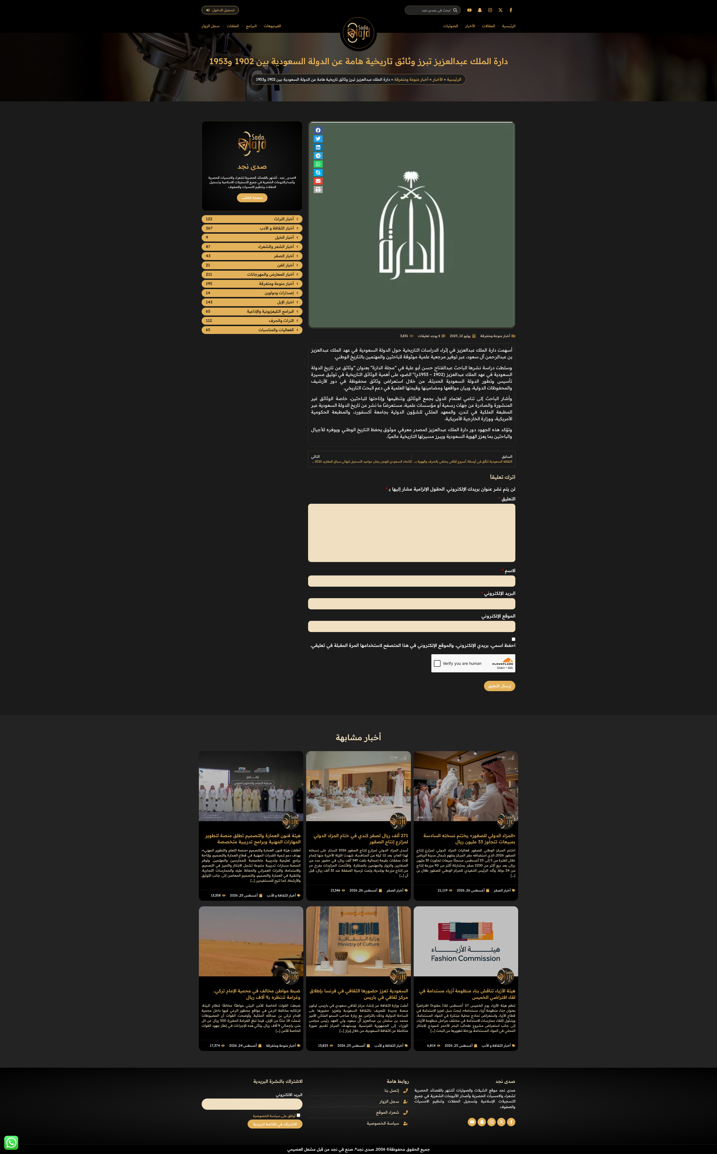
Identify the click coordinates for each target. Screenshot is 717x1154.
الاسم (508, 570)
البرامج (251, 26)
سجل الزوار (211, 26)
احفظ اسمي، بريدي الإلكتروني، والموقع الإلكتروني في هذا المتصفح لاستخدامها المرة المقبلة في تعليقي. (412, 645)
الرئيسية (508, 26)
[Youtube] (469, 10)
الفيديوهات (272, 26)
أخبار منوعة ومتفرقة (411, 79)
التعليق (507, 498)
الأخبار (470, 26)
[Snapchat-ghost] (479, 10)
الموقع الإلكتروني (498, 616)
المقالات (488, 26)
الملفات (233, 26)
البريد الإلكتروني (498, 593)
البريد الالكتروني (289, 1094)
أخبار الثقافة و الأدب (281, 895)
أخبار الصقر (502, 890)
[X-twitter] (500, 10)
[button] (318, 130)
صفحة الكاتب (252, 198)
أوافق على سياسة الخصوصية (274, 1116)
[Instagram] (490, 10)
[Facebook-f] (510, 10)
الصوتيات (450, 26)
